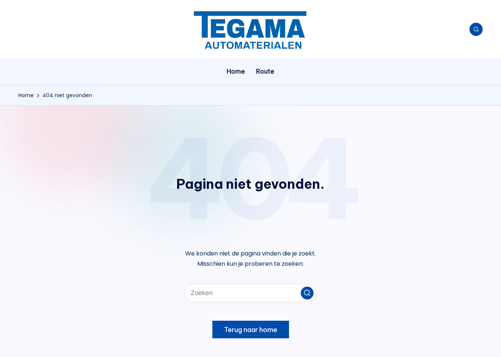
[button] (307, 293)
